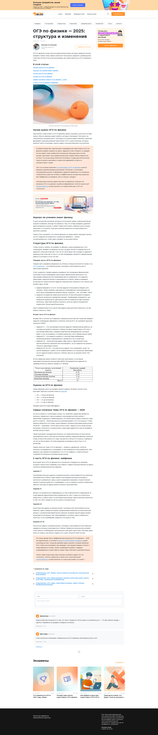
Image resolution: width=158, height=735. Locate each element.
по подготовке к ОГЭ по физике (68, 167)
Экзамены (37, 23)
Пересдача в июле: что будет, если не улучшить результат (113, 697)
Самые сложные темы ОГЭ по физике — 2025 (50, 79)
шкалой (64, 391)
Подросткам (61, 23)
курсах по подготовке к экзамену (70, 540)
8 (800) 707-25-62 (106, 729)
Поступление (49, 23)
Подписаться (118, 14)
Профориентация (79, 14)
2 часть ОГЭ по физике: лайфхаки (45, 82)
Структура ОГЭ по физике (43, 73)
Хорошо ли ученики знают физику (45, 70)
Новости (119, 23)
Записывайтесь (42, 186)
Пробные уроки (91, 14)
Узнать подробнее (110, 45)
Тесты (110, 23)
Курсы (60, 14)
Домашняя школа (86, 23)
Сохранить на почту (84, 47)
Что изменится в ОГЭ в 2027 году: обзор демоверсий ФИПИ (42, 697)
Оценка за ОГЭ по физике (42, 76)
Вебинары (68, 14)
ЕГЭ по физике (38, 266)
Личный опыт (99, 23)
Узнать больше (78, 5)
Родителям (73, 23)
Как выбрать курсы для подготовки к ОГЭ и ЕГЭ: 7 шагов (89, 697)
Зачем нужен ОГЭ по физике (43, 67)
